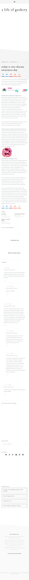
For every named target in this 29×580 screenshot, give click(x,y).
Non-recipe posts (13, 61)
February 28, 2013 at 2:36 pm (9, 306)
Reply (5, 280)
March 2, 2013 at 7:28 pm (9, 387)
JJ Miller (5, 267)
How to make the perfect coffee (12, 505)
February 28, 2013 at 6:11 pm (11, 355)
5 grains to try (7, 501)
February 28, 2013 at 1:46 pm (9, 269)
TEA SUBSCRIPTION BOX (19, 214)
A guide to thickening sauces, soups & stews (13, 490)
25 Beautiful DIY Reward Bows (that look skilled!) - (13, 547)
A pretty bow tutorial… (17, 545)
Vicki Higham (8, 286)
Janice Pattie (6, 384)
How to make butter (8, 496)
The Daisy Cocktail (17, 538)
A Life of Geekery (14, 10)
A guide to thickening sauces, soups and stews (16, 541)
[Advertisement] (14, 30)
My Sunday (3, 214)
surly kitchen (6, 304)
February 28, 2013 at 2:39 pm (11, 288)
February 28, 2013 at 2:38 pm (11, 333)
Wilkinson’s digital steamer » (14, 253)
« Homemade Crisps (14, 240)
